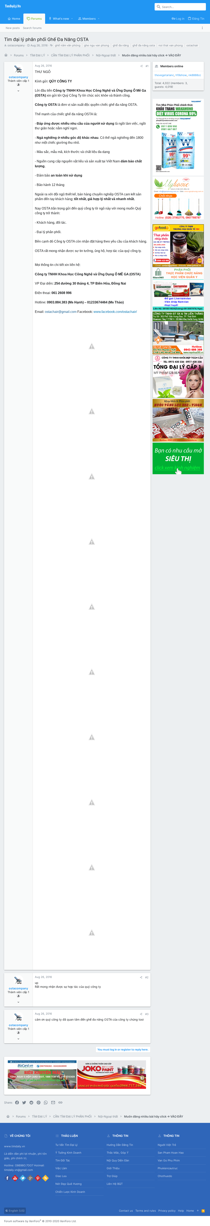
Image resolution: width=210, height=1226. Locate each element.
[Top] (197, 1211)
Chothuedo (165, 1176)
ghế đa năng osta (143, 45)
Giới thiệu (113, 1168)
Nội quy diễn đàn (118, 1160)
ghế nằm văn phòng (67, 45)
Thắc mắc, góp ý (118, 1152)
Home (190, 1210)
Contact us (126, 1210)
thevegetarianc (164, 75)
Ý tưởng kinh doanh (68, 1152)
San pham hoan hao (171, 1152)
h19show (181, 75)
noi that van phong (171, 45)
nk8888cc (194, 75)
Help (181, 1210)
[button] (72, 18)
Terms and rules (145, 1210)
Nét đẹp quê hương (68, 1183)
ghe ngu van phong (96, 45)
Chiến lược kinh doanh (70, 1191)
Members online (171, 66)
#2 (146, 977)
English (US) (16, 1210)
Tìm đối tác (62, 1160)
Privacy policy (167, 1210)
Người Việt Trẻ (167, 1144)
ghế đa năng (121, 45)
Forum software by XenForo (40, 1221)
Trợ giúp (112, 1176)
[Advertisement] (178, 536)
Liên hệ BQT (115, 1183)
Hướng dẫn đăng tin (120, 1144)
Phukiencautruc (168, 1168)
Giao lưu (61, 1176)
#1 (147, 66)
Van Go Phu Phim (169, 1160)
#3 (146, 1014)
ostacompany (16, 45)
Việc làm (61, 1168)
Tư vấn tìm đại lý (66, 1144)
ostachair (192, 45)
